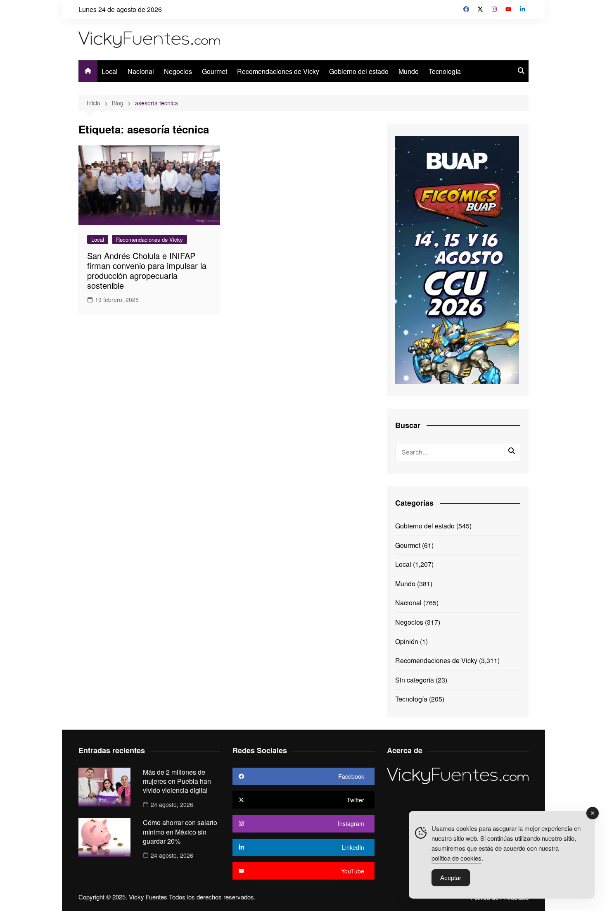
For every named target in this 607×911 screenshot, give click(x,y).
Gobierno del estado (359, 71)
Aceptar (450, 877)
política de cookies (456, 858)
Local (110, 71)
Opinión (406, 641)
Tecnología (445, 71)
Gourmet (214, 71)
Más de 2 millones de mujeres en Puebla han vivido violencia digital (177, 781)
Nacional (141, 71)
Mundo (408, 71)
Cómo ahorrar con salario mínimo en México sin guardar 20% (180, 832)
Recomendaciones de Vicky (278, 71)
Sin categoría (414, 680)
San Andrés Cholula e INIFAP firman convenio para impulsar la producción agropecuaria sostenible (146, 270)
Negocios (178, 71)
